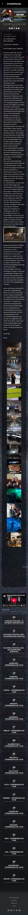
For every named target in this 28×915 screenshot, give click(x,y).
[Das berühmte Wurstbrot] (14, 466)
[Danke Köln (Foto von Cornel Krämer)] (14, 349)
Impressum (14, 900)
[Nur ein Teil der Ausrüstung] (14, 364)
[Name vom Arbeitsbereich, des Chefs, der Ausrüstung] (14, 393)
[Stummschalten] (21, 605)
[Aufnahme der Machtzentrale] (14, 408)
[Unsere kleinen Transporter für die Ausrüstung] (14, 437)
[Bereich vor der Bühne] (14, 496)
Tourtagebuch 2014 (9, 36)
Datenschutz (14, 903)
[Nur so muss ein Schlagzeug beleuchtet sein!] (14, 452)
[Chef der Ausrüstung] (14, 378)
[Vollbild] (24, 605)
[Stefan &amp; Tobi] (14, 481)
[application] (14, 600)
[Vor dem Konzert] (14, 422)
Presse (14, 906)
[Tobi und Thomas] (14, 525)
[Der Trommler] (14, 539)
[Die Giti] (14, 510)
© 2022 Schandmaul (14, 897)
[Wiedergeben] (4, 605)
